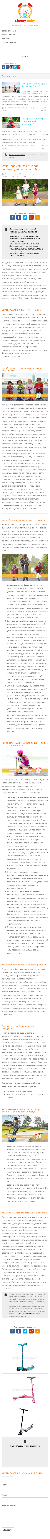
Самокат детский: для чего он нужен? (23, 229)
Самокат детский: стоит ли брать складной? (25, 246)
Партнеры (6, 39)
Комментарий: (9, 1505)
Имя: (4, 1485)
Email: (4, 1495)
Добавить (8, 1530)
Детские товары (9, 31)
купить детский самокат (25, 1314)
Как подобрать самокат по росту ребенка (24, 244)
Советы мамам (8, 35)
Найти (25, 56)
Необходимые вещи (12, 108)
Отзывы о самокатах (17, 256)
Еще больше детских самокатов (25, 1446)
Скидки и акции (9, 42)
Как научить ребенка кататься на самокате (25, 253)
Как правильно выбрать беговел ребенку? (34, 84)
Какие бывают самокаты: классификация (24, 236)
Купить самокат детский (17, 155)
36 (45, 110)
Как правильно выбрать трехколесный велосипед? (34, 121)
